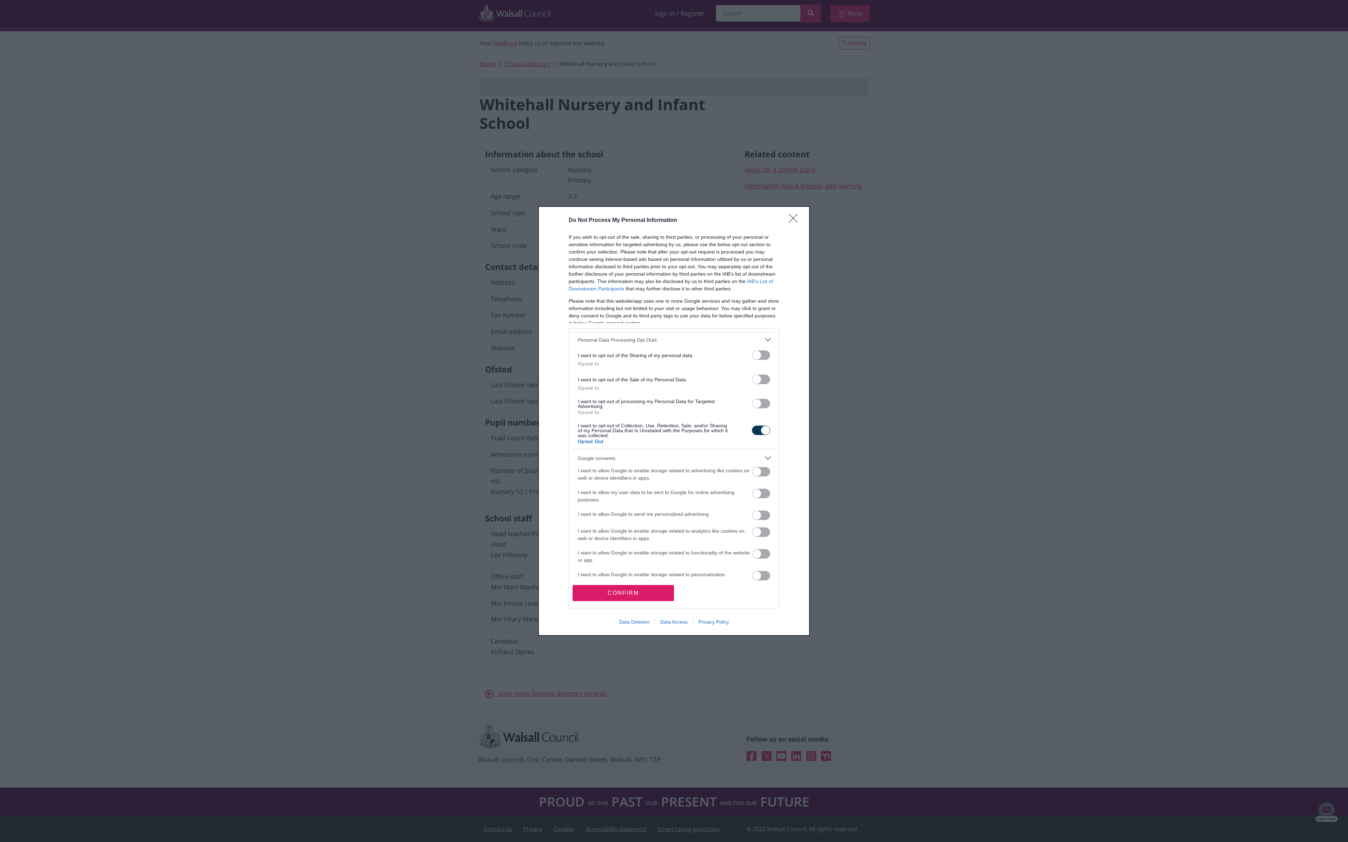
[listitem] (674, 339)
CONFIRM (623, 593)
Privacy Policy (714, 622)
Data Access (674, 622)
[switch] (761, 355)
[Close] (795, 220)
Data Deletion (634, 622)
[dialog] (674, 421)
